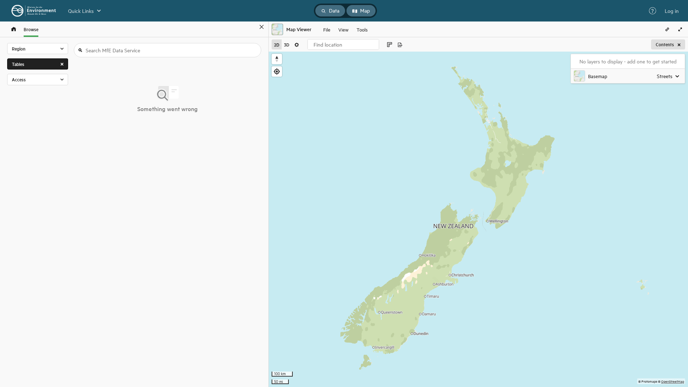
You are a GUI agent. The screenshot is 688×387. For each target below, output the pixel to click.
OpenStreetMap (672, 381)
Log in (672, 10)
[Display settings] (297, 44)
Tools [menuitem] (362, 29)
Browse (31, 29)
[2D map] (277, 44)
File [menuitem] (326, 29)
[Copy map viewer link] (667, 29)
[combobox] (343, 44)
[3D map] (287, 44)
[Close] (261, 27)
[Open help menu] (652, 10)
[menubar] (345, 29)
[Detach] (251, 27)
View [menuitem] (343, 29)
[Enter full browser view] (680, 29)
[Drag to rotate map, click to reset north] (277, 59)
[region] (478, 219)
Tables (18, 64)
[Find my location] (277, 71)
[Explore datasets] (13, 29)
